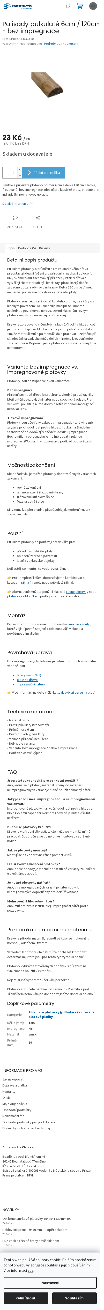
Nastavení (50, 1282)
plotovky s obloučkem (23, 596)
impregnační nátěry (31, 684)
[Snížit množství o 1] (19, 175)
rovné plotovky (77, 591)
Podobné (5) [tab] (27, 248)
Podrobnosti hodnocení (61, 44)
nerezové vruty (78, 624)
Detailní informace (15, 203)
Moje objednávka (14, 1104)
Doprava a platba (14, 1085)
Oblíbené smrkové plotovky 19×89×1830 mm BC (36, 1219)
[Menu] (93, 6)
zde (30, 1270)
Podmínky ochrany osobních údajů (27, 1128)
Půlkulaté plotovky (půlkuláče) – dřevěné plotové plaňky (61, 1014)
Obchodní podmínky (16, 1110)
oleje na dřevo (27, 679)
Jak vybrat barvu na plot (76, 692)
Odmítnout (26, 1298)
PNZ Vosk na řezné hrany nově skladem (30, 1241)
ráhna (25, 582)
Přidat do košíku (47, 172)
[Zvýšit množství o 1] (19, 170)
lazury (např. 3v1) (29, 675)
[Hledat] (68, 6)
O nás (6, 1097)
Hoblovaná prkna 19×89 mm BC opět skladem (34, 1230)
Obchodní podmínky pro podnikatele (28, 1122)
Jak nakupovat (12, 1079)
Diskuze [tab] (45, 248)
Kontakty (8, 1091)
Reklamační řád (13, 1116)
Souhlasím (74, 1298)
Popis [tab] (11, 248)
